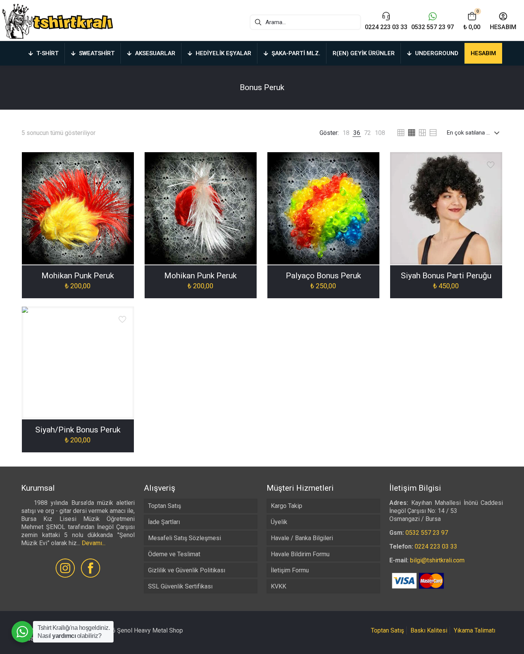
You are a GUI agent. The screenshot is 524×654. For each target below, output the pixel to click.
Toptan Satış (164, 505)
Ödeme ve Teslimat (174, 554)
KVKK (278, 586)
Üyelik (279, 522)
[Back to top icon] (487, 638)
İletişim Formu (290, 570)
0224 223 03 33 (436, 546)
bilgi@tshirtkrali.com (437, 560)
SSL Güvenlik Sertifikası (180, 586)
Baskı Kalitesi (428, 630)
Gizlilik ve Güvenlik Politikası (186, 570)
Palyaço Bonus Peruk (323, 275)
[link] (346, 133)
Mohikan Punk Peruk (77, 275)
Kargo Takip (286, 505)
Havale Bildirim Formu (300, 554)
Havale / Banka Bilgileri (302, 538)
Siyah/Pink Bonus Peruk (77, 429)
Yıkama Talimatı (474, 630)
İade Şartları (164, 522)
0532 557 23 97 (426, 532)
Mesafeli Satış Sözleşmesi (184, 538)
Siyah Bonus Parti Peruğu (446, 275)
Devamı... (93, 543)
